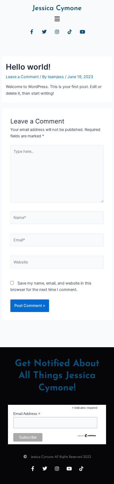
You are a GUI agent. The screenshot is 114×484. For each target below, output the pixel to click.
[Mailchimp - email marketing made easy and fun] (86, 435)
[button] (57, 19)
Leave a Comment (22, 76)
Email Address (26, 413)
